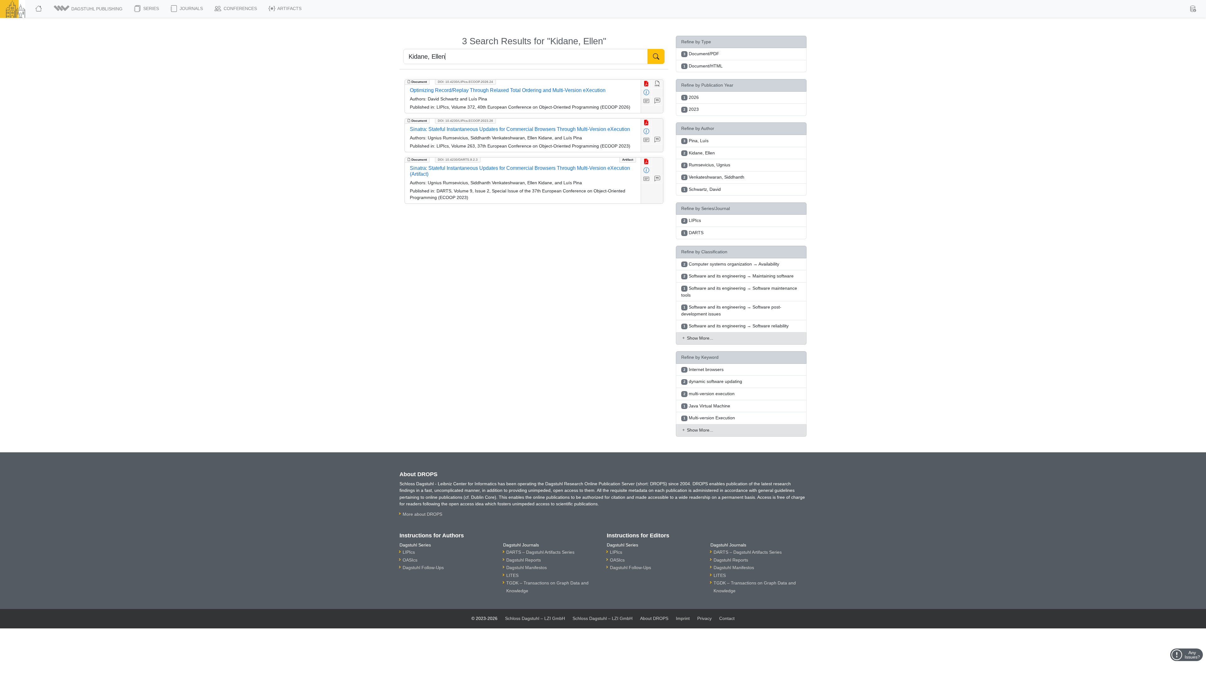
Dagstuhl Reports (523, 559)
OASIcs (410, 559)
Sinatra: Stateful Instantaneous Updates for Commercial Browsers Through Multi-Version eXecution (520, 129)
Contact (727, 618)
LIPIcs (409, 552)
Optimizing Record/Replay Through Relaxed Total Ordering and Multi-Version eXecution (508, 90)
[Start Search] (656, 56)
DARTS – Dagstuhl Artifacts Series (540, 552)
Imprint (683, 618)
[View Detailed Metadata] (646, 93)
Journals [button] (190, 8)
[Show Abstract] (646, 101)
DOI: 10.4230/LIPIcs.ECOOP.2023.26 (465, 120)
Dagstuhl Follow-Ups (423, 567)
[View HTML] (657, 84)
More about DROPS (422, 514)
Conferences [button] (239, 8)
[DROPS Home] (39, 9)
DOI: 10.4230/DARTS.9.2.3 (458, 159)
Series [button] (150, 8)
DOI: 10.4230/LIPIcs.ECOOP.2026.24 (465, 81)
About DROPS (654, 618)
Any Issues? (1192, 654)
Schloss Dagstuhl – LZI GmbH (535, 618)
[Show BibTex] (657, 101)
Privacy (704, 618)
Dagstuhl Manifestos (526, 567)
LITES (512, 575)
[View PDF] (646, 84)
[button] (88, 9)
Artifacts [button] (289, 8)
